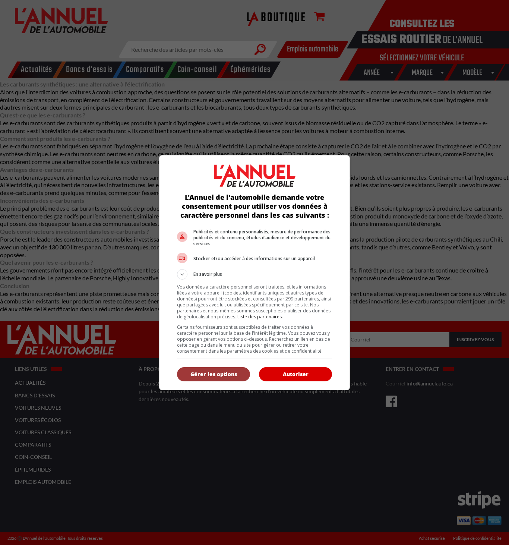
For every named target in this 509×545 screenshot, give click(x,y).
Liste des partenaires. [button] (260, 317)
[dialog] (254, 272)
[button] (254, 274)
